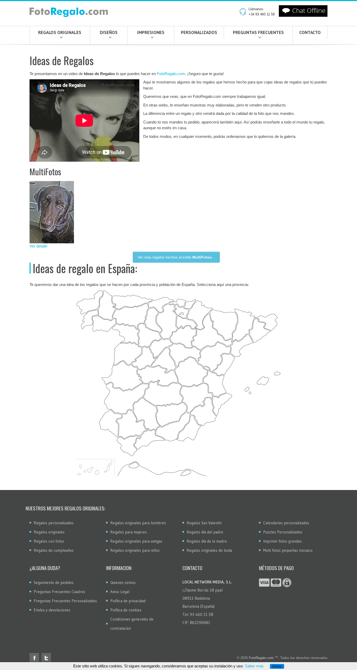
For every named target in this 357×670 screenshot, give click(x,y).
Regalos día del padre (205, 532)
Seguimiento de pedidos (54, 582)
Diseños (109, 32)
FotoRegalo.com (171, 73)
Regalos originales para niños (135, 550)
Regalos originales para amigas (136, 541)
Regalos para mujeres (128, 532)
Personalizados (199, 32)
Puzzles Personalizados (282, 532)
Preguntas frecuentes (258, 32)
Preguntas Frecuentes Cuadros (59, 591)
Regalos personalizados (54, 522)
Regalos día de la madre (207, 541)
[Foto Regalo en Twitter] (46, 658)
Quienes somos (123, 582)
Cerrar (276, 666)
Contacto (310, 32)
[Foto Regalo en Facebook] (34, 658)
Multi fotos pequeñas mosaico (288, 550)
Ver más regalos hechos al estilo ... (176, 257)
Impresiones (150, 32)
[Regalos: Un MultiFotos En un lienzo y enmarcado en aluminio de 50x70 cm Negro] (64, 212)
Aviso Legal (119, 591)
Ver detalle (38, 246)
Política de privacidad (128, 600)
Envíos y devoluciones (52, 609)
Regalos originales (59, 32)
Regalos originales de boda (209, 550)
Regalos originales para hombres (138, 522)
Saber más (254, 666)
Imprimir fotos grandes (282, 541)
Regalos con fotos (49, 541)
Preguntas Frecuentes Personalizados (65, 600)
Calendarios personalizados (286, 522)
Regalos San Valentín (204, 522)
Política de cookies (125, 609)
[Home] (69, 13)
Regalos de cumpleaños (54, 550)
